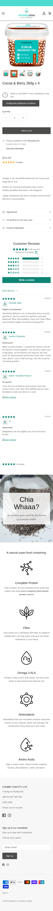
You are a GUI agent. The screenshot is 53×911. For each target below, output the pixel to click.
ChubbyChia (12, 901)
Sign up (9, 856)
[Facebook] (4, 815)
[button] (14, 259)
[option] (26, 44)
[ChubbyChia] (26, 13)
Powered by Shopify (25, 901)
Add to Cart (26, 130)
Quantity (6, 111)
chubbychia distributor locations (20, 103)
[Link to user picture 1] (9, 403)
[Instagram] (9, 815)
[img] (8, 299)
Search (5, 893)
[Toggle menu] (3, 13)
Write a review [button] (26, 280)
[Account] (43, 13)
